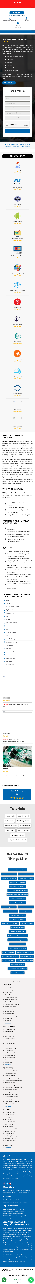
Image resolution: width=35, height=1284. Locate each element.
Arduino (6, 769)
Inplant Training (8, 1068)
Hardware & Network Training (17, 290)
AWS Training (17, 409)
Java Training (17, 170)
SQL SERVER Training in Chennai (25, 960)
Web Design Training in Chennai (17, 931)
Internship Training (9, 1026)
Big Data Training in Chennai (26, 878)
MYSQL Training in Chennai (17, 964)
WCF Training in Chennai (17, 927)
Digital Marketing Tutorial (18, 840)
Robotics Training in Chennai (17, 915)
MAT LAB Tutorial (23, 830)
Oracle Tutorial (25, 826)
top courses (7, 984)
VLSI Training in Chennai (27, 923)
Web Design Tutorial (23, 821)
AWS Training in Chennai (26, 956)
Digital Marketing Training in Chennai (17, 890)
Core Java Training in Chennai (17, 886)
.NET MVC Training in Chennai (25, 907)
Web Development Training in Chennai (17, 935)
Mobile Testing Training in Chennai (17, 948)
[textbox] (16, 113)
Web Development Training (17, 256)
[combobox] (17, 113)
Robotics (6, 733)
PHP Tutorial (10, 830)
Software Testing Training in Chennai (17, 940)
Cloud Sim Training (17, 393)
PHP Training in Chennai (25, 911)
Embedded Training (17, 324)
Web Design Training (17, 238)
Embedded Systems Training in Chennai (17, 894)
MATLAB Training (17, 359)
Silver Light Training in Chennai (17, 919)
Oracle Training (17, 307)
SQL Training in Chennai (8, 960)
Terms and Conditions (17, 1275)
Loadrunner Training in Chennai (25, 952)
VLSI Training (17, 341)
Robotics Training (17, 426)
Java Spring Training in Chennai (10, 923)
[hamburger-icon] (32, 6)
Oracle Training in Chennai (10, 911)
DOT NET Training (17, 187)
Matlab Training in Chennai (9, 907)
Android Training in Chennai (9, 874)
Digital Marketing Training (17, 273)
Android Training (17, 221)
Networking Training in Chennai (17, 898)
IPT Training (6, 1109)
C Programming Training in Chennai (17, 968)
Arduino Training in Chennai (26, 874)
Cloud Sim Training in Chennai (17, 882)
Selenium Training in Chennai (17, 944)
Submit (17, 131)
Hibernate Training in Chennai (17, 903)
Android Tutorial (23, 816)
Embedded (6, 698)
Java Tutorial (11, 816)
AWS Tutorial (9, 821)
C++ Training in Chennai (17, 973)
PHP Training (17, 204)
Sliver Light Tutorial (18, 835)
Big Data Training (17, 376)
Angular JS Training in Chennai (10, 956)
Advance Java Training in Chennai (17, 870)
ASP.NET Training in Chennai (9, 878)
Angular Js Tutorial (11, 826)
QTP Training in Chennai (8, 952)
